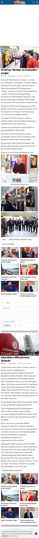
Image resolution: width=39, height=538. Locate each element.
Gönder (7, 325)
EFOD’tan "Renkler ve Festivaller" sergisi (20, 239)
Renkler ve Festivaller (8, 244)
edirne (4, 239)
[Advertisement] (19, 25)
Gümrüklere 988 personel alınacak (12, 470)
